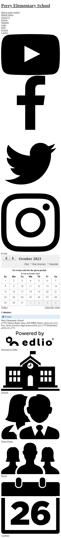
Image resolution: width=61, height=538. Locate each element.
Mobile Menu (7, 15)
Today (4, 307)
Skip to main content (10, 12)
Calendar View (52, 307)
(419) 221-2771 (51, 323)
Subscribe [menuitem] (53, 264)
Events (8, 317)
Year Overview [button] (39, 264)
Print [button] (27, 264)
